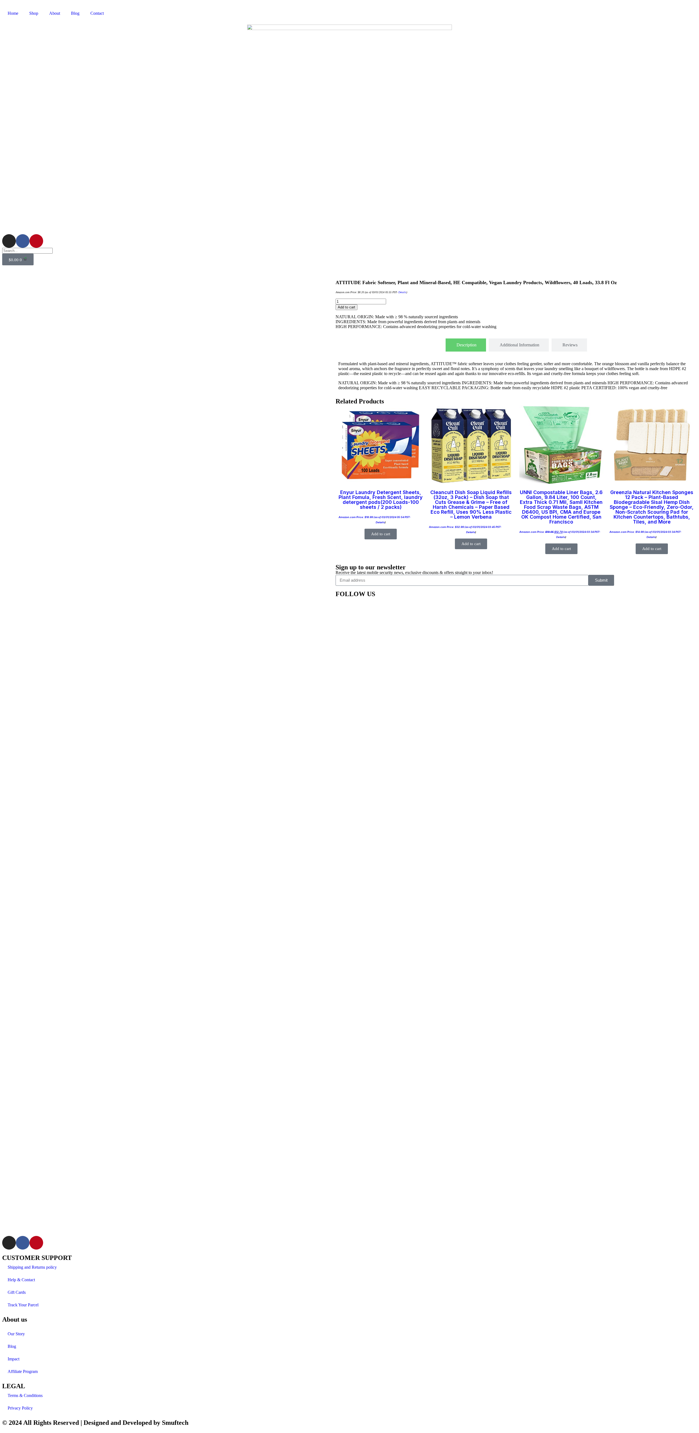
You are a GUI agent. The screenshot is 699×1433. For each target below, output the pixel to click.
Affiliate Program (23, 1371)
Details (402, 292)
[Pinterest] (36, 241)
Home (13, 13)
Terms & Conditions (25, 1395)
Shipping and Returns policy (32, 1267)
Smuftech (175, 1422)
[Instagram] (9, 241)
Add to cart (346, 307)
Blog (75, 13)
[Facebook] (22, 241)
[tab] (466, 345)
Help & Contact (21, 1279)
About (54, 13)
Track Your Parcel (23, 1305)
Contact (97, 13)
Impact (13, 1359)
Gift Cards (17, 1292)
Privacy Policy (20, 1408)
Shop (33, 13)
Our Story (16, 1333)
